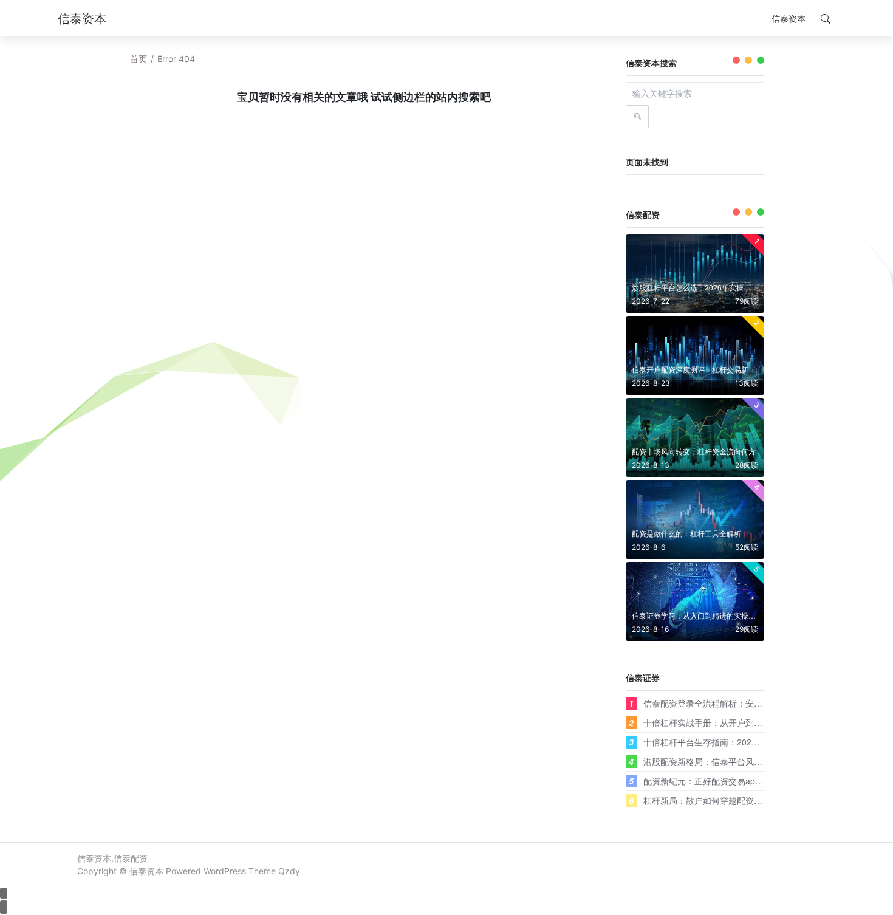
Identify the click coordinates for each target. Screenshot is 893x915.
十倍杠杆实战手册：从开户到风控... (710, 722)
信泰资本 (146, 871)
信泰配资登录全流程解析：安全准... (710, 703)
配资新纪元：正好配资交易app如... (709, 781)
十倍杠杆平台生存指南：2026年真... (712, 742)
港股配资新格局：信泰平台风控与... (710, 761)
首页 (138, 58)
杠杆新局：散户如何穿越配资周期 (707, 800)
